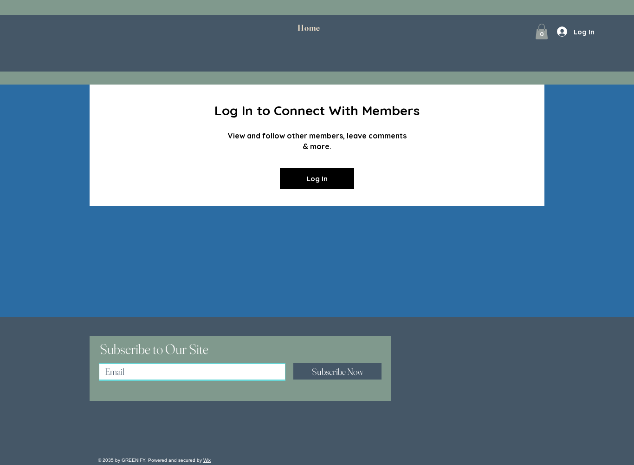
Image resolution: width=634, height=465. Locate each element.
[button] (541, 31)
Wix (207, 460)
